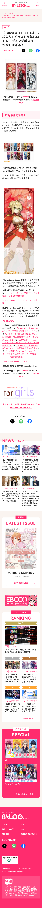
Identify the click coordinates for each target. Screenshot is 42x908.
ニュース (11, 13)
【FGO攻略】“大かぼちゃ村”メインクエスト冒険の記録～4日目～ (20, 347)
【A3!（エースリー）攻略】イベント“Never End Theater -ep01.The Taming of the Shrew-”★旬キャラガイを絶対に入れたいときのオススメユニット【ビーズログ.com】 (30, 498)
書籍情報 (5, 834)
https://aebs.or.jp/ (29, 895)
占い (22, 829)
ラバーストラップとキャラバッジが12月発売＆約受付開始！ (21, 294)
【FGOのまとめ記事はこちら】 (15, 361)
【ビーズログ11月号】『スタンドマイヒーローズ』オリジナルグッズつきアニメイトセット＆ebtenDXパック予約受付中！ (11, 464)
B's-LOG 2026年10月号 (21, 573)
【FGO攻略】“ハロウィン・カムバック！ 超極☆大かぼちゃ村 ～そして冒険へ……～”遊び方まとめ (19, 354)
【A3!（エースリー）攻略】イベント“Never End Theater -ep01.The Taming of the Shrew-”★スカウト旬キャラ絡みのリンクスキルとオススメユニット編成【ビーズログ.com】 (12, 678)
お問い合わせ (6, 868)
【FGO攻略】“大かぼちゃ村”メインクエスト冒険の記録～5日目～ (20, 329)
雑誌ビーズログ (7, 829)
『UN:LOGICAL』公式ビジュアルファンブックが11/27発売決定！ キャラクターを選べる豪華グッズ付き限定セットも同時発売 (30, 466)
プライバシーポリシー (23, 868)
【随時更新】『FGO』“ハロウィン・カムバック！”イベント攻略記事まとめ (20, 342)
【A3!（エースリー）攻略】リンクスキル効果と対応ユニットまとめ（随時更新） (20, 650)
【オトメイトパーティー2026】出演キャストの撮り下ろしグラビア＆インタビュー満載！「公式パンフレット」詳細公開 (11, 496)
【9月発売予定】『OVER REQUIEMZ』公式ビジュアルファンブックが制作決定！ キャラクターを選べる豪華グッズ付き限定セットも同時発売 (12, 707)
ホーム (4, 13)
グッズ (23, 824)
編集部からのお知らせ (29, 834)
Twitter (25, 96)
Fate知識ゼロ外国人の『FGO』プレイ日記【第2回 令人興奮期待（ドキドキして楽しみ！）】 (21, 337)
